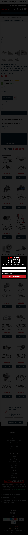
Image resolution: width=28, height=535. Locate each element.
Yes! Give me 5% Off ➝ (14, 276)
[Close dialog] (25, 258)
